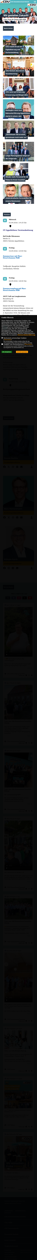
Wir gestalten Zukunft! (16, 15)
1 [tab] (15, 21)
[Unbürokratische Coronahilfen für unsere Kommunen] (18, 194)
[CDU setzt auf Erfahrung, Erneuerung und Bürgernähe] (18, 88)
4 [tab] (22, 21)
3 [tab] (20, 21)
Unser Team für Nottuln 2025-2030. (14, 19)
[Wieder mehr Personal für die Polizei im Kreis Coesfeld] (18, 171)
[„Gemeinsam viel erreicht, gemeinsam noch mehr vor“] (18, 129)
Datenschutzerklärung (26, 335)
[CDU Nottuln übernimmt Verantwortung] (18, 67)
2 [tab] (17, 21)
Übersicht (7, 339)
